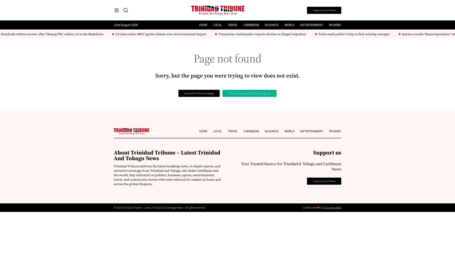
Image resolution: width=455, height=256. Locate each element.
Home (203, 25)
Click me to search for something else (249, 93)
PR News (335, 25)
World (290, 25)
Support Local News (324, 10)
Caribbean (251, 25)
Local (217, 25)
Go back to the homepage (199, 93)
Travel (233, 25)
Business (272, 25)
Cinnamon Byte (332, 208)
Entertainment (311, 25)
